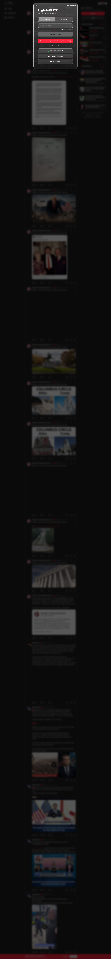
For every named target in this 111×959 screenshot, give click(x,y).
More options (57, 61)
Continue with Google (56, 51)
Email (48, 19)
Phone (65, 19)
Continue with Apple (57, 56)
